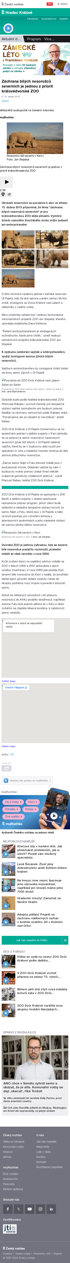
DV (12, 754)
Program (32, 19)
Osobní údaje (23, 1253)
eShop (7, 1157)
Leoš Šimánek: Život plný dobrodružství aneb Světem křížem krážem (42, 867)
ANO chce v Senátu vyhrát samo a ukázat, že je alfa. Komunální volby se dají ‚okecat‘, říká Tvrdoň (33, 1087)
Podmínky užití (42, 1253)
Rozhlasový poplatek (49, 1167)
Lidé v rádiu (43, 1151)
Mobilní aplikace (13, 1189)
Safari (5, 101)
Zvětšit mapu (9, 681)
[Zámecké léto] (35, 58)
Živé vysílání (12, 816)
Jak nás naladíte (46, 1141)
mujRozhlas (9, 792)
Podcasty (9, 1184)
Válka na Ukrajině (13, 1141)
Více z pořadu (14, 951)
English (58, 1253)
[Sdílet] (9, 194)
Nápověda (42, 1146)
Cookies (7, 1253)
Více (49, 39)
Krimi (31, 802)
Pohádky (10, 809)
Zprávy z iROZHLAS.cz (19, 1032)
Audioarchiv (48, 19)
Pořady (29, 809)
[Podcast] (3, 194)
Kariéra (40, 1157)
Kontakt (41, 1162)
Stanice (8, 1151)
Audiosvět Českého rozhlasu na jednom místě (28, 832)
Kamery (63, 19)
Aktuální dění (12, 39)
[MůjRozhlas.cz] (7, 117)
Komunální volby (13, 1146)
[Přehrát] (6, 182)
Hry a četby (12, 802)
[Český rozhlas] (12, 4)
